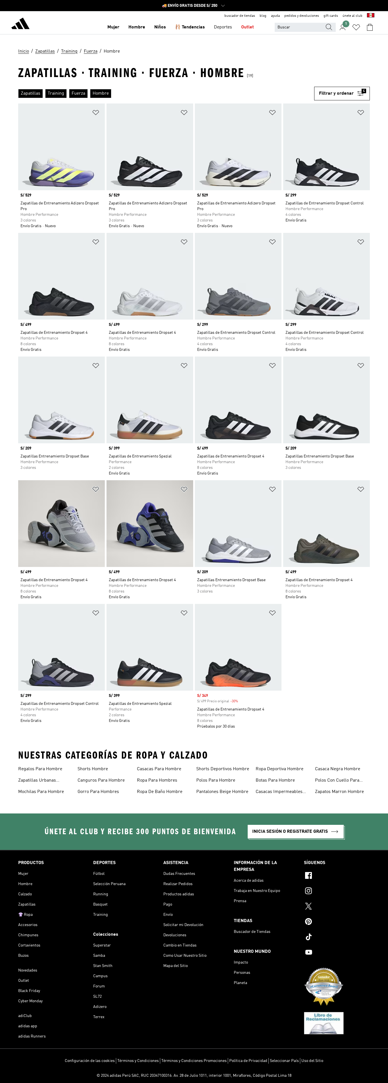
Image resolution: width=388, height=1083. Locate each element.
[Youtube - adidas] (337, 953)
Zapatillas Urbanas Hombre (37, 781)
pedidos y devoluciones (301, 16)
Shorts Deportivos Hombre (222, 769)
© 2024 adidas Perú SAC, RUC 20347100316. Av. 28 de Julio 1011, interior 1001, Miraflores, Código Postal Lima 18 (194, 1076)
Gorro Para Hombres (98, 792)
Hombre (136, 27)
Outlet (247, 27)
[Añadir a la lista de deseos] (95, 113)
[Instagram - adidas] (337, 891)
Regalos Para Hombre (40, 769)
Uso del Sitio (312, 1061)
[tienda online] (20, 24)
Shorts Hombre (93, 769)
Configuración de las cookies (90, 1061)
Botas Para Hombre (275, 780)
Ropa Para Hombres (157, 780)
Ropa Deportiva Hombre (279, 769)
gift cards (331, 16)
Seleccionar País (284, 1061)
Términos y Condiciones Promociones (194, 1061)
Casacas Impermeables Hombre (279, 792)
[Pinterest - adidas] (337, 922)
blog (263, 16)
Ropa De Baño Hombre (159, 792)
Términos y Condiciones (138, 1061)
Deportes (223, 27)
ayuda (275, 16)
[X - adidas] (337, 907)
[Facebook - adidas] (337, 876)
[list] (166, 93)
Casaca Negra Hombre (337, 769)
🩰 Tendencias (190, 27)
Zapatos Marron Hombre (339, 792)
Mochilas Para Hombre (41, 792)
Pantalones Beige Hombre (222, 792)
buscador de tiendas (239, 16)
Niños (160, 27)
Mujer (113, 27)
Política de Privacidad (248, 1061)
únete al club (352, 16)
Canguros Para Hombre (101, 780)
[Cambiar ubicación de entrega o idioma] (371, 15)
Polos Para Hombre (215, 780)
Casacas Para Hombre (159, 769)
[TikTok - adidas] (337, 937)
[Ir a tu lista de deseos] (356, 27)
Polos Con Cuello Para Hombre (337, 781)
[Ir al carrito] (370, 27)
